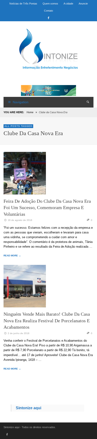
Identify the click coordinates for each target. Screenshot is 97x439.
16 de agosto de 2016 (20, 220)
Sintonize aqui (28, 408)
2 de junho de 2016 (18, 333)
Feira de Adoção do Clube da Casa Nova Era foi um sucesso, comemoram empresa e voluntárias (47, 207)
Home (30, 112)
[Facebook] (48, 17)
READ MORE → (12, 255)
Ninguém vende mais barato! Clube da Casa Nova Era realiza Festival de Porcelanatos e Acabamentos (47, 320)
